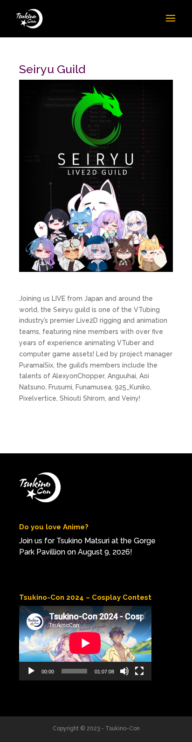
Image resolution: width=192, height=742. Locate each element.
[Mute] (124, 671)
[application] (85, 643)
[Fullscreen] (139, 671)
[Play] (31, 671)
